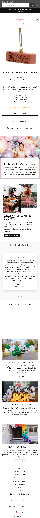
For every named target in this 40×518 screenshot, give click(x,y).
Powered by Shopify (20, 516)
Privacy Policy (20, 471)
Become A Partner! (20, 481)
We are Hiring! (20, 484)
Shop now (20, 461)
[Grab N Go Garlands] (20, 349)
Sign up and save (19, 500)
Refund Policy (20, 475)
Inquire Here (12, 235)
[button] (36, 5)
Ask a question (20, 122)
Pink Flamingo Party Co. (19, 506)
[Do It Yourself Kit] (20, 434)
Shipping (12, 80)
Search (20, 468)
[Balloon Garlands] (20, 391)
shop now (20, 376)
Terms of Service (20, 478)
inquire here (20, 419)
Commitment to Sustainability (20, 494)
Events (20, 487)
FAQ (19, 491)
